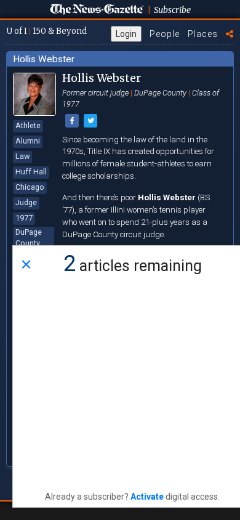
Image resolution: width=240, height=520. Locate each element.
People (165, 34)
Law (22, 156)
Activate (147, 497)
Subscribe (172, 9)
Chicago (29, 187)
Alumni (27, 140)
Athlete (28, 125)
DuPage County (28, 237)
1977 (24, 217)
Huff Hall (31, 171)
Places (203, 34)
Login (126, 34)
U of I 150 (46, 31)
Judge (26, 202)
